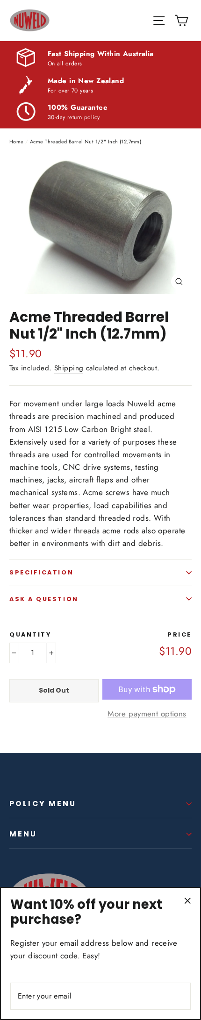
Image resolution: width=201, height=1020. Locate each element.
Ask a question (44, 599)
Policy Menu (43, 803)
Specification (41, 572)
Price (179, 634)
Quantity (30, 634)
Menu (23, 834)
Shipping (68, 368)
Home (16, 141)
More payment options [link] (147, 713)
